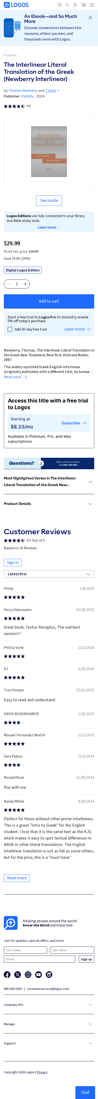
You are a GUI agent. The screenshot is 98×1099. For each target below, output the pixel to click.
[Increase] (25, 284)
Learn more (47, 227)
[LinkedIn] (49, 974)
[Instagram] (28, 974)
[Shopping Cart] (83, 5)
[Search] (60, 5)
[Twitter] (17, 974)
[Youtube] (38, 974)
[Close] (90, 17)
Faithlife (27, 96)
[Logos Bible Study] (16, 5)
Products (10, 55)
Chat (85, 1092)
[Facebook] (7, 974)
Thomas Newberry (23, 90)
